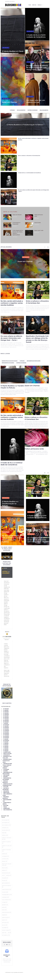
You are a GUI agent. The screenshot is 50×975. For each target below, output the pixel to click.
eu (3, 875)
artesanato (5, 827)
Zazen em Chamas (17, 214)
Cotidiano (12, 110)
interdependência (7, 894)
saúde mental (6, 917)
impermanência (6, 889)
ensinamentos (6, 872)
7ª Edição (5, 747)
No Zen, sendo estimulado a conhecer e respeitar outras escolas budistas (12, 303)
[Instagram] (9, 944)
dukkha (4, 870)
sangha (4, 914)
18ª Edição (6, 720)
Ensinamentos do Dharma (8, 362)
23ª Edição (6, 729)
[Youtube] (6, 944)
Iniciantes (6, 703)
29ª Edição (6, 737)
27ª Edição (6, 734)
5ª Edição (5, 744)
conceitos (5, 858)
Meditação (6, 792)
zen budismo (6, 935)
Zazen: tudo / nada (38, 230)
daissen (4, 861)
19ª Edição (6, 721)
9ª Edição (5, 750)
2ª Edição (5, 739)
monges (4, 902)
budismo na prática (6, 842)
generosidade (6, 883)
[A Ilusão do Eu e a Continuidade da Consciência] (37, 24)
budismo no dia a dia (6, 846)
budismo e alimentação (6, 838)
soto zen (4, 925)
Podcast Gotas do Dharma (7, 563)
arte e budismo (6, 825)
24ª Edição (6, 730)
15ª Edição (6, 716)
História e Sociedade (32, 110)
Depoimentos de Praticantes (33, 360)
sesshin (4, 920)
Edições (5, 776)
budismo (5, 835)
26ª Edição (6, 733)
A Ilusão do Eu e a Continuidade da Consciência (29, 172)
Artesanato (6, 755)
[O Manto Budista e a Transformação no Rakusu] (13, 32)
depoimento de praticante (7, 864)
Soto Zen (5, 805)
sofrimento (5, 922)
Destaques (6, 775)
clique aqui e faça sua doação (6, 548)
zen (9, 932)
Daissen (5, 770)
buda (4, 832)
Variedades (6, 808)
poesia (4, 907)
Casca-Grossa (37, 222)
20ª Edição (6, 724)
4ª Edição (5, 743)
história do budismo (6, 886)
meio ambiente (6, 899)
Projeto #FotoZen (7, 685)
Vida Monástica (7, 809)
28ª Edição (6, 736)
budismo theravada (6, 850)
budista (4, 853)
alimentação (5, 820)
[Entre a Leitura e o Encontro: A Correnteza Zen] (37, 486)
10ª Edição (6, 708)
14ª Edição (6, 714)
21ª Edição (6, 726)
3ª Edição (5, 742)
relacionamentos (6, 912)
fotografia (5, 877)
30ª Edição (5, 47)
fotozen (4, 880)
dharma (5, 867)
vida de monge (6, 930)
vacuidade (5, 927)
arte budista (5, 822)
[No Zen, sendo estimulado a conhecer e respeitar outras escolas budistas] (12, 528)
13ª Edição (6, 713)
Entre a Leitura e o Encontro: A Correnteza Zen (29, 155)
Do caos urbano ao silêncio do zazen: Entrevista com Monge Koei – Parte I (11, 338)
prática (4, 909)
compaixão (5, 856)
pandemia (5, 904)
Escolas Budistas (21, 110)
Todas (5, 806)
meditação (5, 897)
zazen (4, 932)
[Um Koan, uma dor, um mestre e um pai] (37, 89)
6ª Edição (5, 746)
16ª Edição (6, 717)
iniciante (5, 892)
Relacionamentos (44, 110)
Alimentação (6, 752)
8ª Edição (5, 749)
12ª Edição (6, 711)
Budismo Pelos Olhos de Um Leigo (9, 360)
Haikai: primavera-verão (34, 449)
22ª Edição (6, 727)
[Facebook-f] (4, 944)
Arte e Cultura (7, 753)
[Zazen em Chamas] (13, 81)
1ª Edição (5, 723)
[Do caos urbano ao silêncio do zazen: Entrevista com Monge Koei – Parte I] (37, 57)
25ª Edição (6, 732)
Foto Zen (5, 786)
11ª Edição (5, 710)
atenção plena (6, 830)
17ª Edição (6, 719)
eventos (8, 875)
